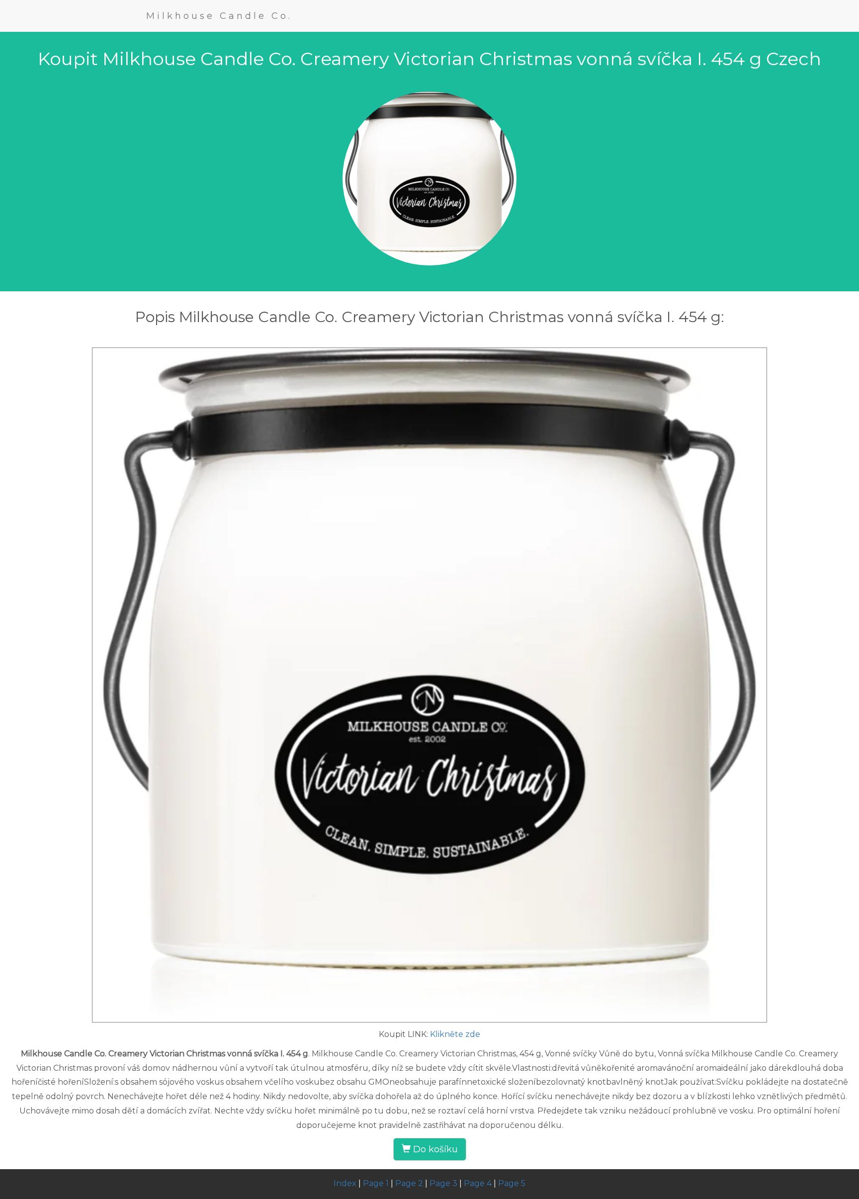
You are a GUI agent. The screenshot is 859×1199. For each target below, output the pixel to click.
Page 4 (478, 1183)
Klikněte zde (455, 1034)
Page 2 (409, 1183)
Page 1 (376, 1183)
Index (345, 1183)
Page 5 (511, 1183)
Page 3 (443, 1183)
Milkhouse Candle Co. (219, 15)
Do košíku (434, 1149)
